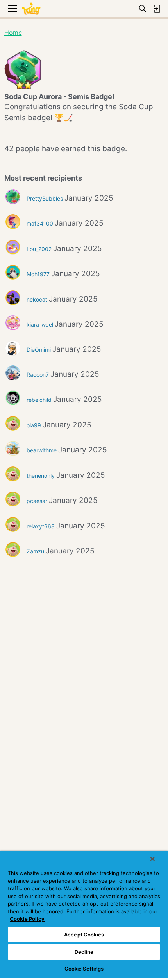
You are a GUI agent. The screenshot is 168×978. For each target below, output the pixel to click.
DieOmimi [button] (39, 349)
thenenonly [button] (41, 475)
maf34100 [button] (40, 223)
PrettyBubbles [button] (45, 198)
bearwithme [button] (42, 450)
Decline (84, 952)
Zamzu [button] (35, 551)
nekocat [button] (37, 299)
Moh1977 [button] (38, 274)
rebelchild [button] (39, 399)
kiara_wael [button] (40, 324)
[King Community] (31, 8)
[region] (84, 914)
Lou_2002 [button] (39, 249)
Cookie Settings (84, 968)
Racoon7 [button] (38, 374)
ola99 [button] (34, 425)
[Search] (143, 8)
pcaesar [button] (37, 500)
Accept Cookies (84, 934)
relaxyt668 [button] (41, 526)
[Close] (152, 859)
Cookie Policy (27, 919)
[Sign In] (157, 8)
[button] (12, 196)
